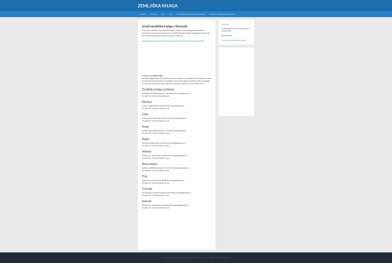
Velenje (174, 41)
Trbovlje (195, 41)
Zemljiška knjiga (158, 5)
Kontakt (189, 258)
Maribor (152, 41)
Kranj (163, 41)
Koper (168, 41)
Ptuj (189, 41)
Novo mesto (182, 41)
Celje (158, 41)
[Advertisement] (176, 59)
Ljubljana (145, 41)
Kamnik (201, 41)
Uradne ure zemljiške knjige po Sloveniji (234, 40)
